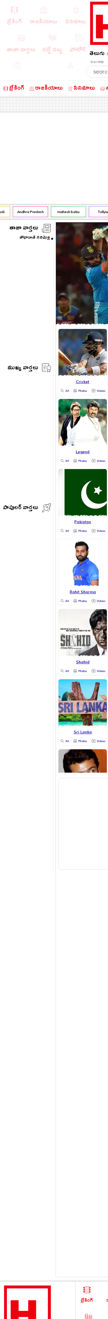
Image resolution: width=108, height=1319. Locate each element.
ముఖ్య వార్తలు (22, 368)
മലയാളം (97, 62)
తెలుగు (97, 54)
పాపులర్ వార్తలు (20, 508)
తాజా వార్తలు (24, 229)
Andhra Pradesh (29, 212)
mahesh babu (67, 212)
